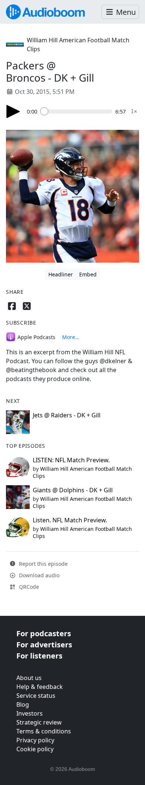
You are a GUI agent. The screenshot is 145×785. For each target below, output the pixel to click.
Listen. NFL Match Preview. (70, 520)
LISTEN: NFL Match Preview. (71, 460)
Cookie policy (35, 749)
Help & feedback (39, 687)
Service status (35, 696)
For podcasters (43, 633)
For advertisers (44, 645)
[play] (13, 111)
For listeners (39, 656)
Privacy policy (35, 740)
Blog (22, 704)
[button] (120, 12)
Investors (29, 713)
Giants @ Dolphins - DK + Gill (73, 490)
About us (29, 678)
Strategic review (39, 722)
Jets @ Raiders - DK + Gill (66, 415)
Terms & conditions (43, 731)
